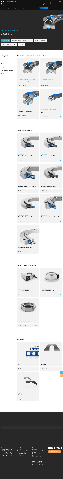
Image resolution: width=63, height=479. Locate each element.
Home (2, 8)
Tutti (2, 61)
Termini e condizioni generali (37, 451)
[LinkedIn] (57, 448)
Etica (33, 455)
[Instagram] (59, 448)
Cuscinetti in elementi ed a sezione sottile (22, 40)
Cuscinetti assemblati (40, 40)
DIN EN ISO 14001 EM (37, 464)
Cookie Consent (36, 456)
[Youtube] (49, 448)
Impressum (35, 448)
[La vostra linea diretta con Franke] (61, 375)
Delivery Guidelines (37, 461)
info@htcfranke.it (21, 455)
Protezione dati (36, 453)
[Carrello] (61, 372)
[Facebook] (52, 448)
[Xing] (54, 448)
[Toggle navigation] (55, 4)
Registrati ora (44, 7)
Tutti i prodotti (5, 40)
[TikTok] (61, 448)
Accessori (21, 44)
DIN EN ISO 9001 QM (37, 463)
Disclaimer (35, 449)
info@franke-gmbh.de (6, 455)
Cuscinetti (14, 8)
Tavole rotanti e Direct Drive (9, 44)
